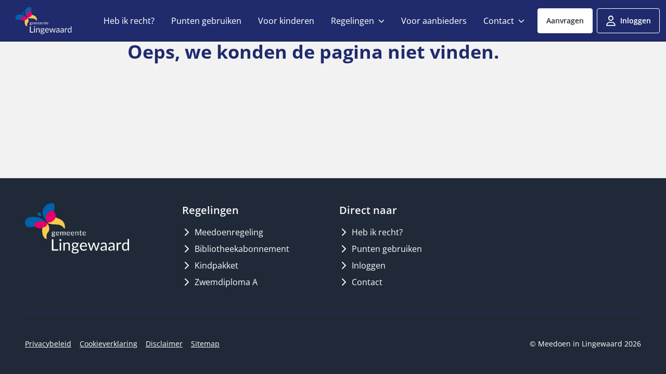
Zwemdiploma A (226, 282)
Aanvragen (565, 20)
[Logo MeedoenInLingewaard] (77, 228)
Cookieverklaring (108, 344)
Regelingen (352, 20)
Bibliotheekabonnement (242, 249)
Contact (498, 20)
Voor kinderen (286, 20)
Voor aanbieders (434, 20)
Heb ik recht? (129, 20)
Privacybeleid (48, 344)
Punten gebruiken (206, 20)
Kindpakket (216, 265)
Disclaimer (164, 344)
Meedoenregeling (229, 232)
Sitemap (205, 344)
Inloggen (635, 20)
